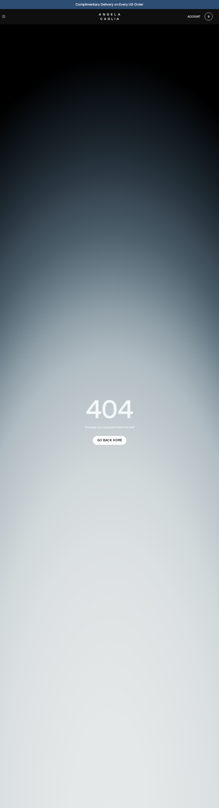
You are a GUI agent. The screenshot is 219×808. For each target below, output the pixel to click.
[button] (8, 16)
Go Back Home (109, 440)
